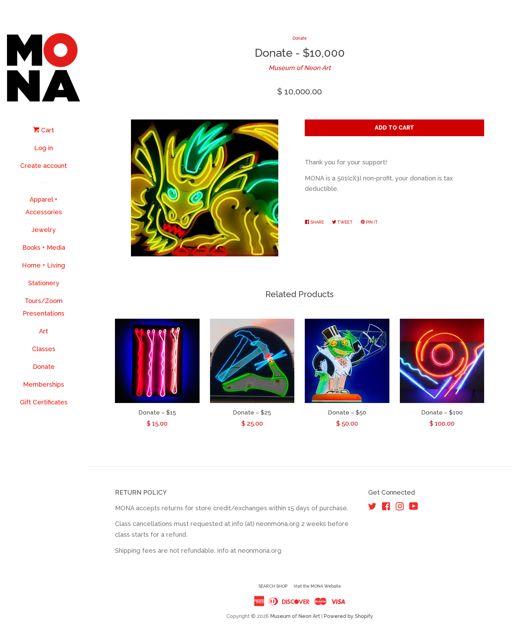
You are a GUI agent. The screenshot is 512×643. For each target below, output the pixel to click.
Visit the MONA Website (317, 586)
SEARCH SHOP (272, 586)
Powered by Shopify (348, 616)
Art (43, 331)
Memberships (43, 384)
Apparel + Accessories (43, 206)
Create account (43, 165)
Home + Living (43, 265)
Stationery (43, 283)
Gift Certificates (44, 402)
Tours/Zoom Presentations (43, 307)
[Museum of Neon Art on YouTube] (413, 507)
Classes (43, 349)
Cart (46, 130)
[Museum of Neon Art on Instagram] (400, 507)
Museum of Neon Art (300, 67)
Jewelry (43, 229)
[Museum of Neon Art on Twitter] (372, 507)
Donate (44, 366)
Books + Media (43, 247)
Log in (43, 148)
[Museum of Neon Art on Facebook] (386, 507)
